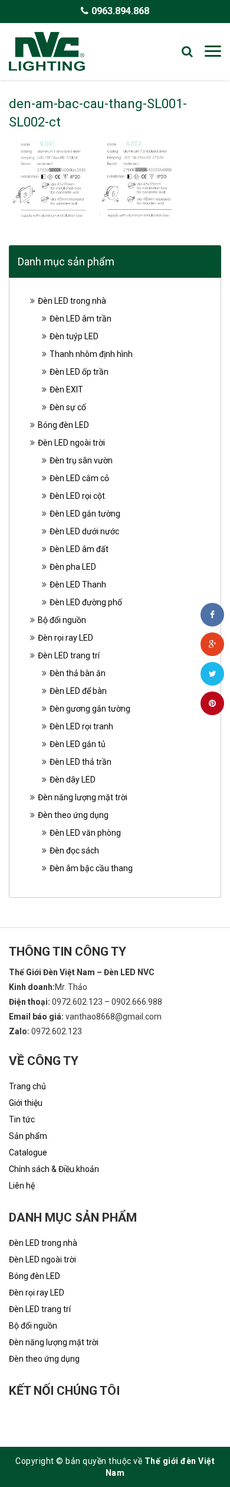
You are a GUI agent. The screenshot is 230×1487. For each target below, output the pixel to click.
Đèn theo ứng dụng (73, 815)
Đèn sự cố (68, 407)
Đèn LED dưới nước (84, 531)
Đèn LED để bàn (78, 691)
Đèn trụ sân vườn (81, 460)
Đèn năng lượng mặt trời (82, 797)
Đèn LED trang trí (69, 655)
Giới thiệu (25, 1103)
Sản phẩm (28, 1136)
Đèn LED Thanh (78, 584)
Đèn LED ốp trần (79, 371)
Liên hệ (22, 1185)
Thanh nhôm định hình (91, 354)
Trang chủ (27, 1086)
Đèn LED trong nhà (72, 301)
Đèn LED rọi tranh (81, 726)
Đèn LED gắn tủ (78, 744)
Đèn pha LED (73, 567)
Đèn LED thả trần (80, 762)
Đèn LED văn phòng (85, 832)
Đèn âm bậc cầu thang (91, 868)
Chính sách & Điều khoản (54, 1169)
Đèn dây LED (73, 779)
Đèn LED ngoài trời (71, 442)
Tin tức (22, 1119)
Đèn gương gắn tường (90, 708)
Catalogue (28, 1152)
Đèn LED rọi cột (77, 496)
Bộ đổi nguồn (62, 620)
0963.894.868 (120, 11)
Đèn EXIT (66, 389)
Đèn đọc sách (74, 850)
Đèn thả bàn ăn (78, 673)
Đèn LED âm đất (79, 549)
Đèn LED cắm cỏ (79, 478)
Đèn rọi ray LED (65, 637)
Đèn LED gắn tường (85, 513)
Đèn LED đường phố (86, 602)
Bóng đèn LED (63, 425)
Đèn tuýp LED (74, 336)
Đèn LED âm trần (80, 318)
